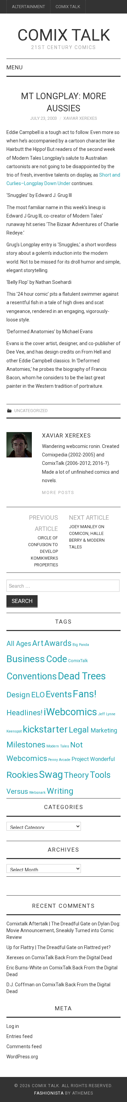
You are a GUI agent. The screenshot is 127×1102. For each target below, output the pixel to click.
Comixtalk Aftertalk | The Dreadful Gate (48, 923)
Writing (60, 791)
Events (59, 694)
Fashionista (49, 1093)
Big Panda (80, 645)
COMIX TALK (68, 6)
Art (37, 643)
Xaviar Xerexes (80, 118)
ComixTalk (78, 660)
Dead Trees (82, 676)
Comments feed (24, 1046)
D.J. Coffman (20, 984)
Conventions (31, 676)
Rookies (22, 774)
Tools (100, 775)
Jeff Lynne (106, 714)
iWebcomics (70, 712)
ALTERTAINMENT (28, 6)
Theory (76, 775)
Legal (80, 730)
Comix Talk (63, 35)
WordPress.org (22, 1056)
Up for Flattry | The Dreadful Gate (41, 947)
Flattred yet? (97, 947)
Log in (12, 1026)
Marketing (104, 730)
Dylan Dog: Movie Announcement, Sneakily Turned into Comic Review (63, 930)
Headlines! (24, 712)
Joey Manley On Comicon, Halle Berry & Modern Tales (87, 536)
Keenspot (14, 731)
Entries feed (19, 1036)
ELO (38, 694)
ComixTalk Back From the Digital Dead (71, 957)
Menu (14, 67)
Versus (17, 791)
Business (25, 659)
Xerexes (15, 957)
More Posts (58, 492)
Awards (57, 643)
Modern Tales (57, 746)
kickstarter (45, 729)
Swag (51, 774)
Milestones (25, 744)
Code (56, 659)
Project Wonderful (93, 759)
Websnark (37, 792)
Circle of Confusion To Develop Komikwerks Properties (43, 551)
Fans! (85, 694)
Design (18, 694)
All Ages (18, 644)
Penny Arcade (59, 760)
